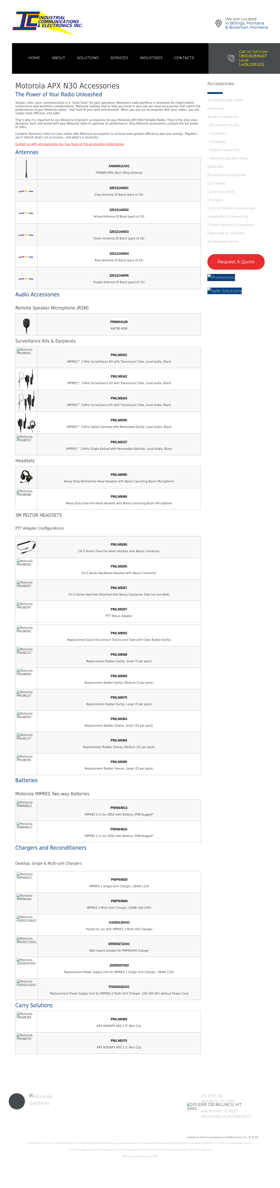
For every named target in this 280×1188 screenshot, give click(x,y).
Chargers (215, 200)
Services (119, 58)
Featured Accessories (226, 233)
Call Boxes (216, 183)
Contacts (184, 58)
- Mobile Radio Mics (223, 150)
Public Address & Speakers (230, 225)
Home (34, 58)
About (58, 58)
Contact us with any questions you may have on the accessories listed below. (69, 144)
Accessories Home (223, 241)
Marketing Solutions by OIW (140, 1156)
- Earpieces (216, 133)
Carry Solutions (220, 192)
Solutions (88, 58)
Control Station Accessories (231, 208)
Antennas (215, 108)
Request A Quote (236, 261)
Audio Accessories (222, 117)
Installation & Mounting (227, 216)
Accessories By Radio (225, 100)
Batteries (215, 167)
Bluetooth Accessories (226, 175)
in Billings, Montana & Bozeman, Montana (246, 25)
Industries (151, 58)
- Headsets (216, 142)
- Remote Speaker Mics (227, 158)
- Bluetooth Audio (223, 125)
